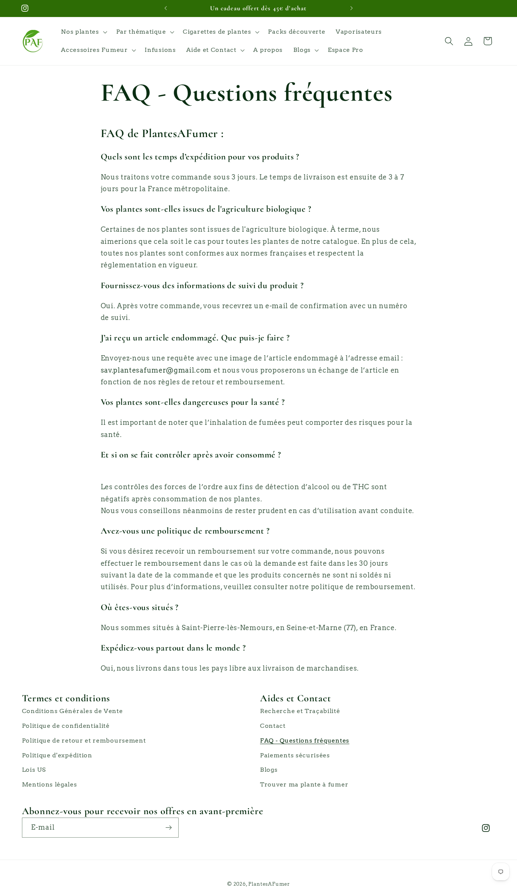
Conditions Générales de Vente (72, 711)
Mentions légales (49, 784)
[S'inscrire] (168, 828)
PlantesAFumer (269, 884)
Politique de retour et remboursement (84, 740)
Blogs (268, 769)
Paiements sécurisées (295, 755)
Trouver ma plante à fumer (304, 784)
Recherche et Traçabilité (300, 711)
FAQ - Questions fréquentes (304, 740)
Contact (273, 725)
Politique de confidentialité (66, 725)
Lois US (34, 769)
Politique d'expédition (57, 755)
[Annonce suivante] (351, 8)
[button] (83, 32)
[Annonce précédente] (165, 8)
